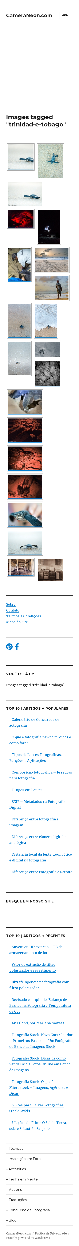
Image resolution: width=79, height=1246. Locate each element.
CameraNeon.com (29, 15)
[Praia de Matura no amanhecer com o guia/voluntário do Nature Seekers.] (51, 288)
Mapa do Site (17, 622)
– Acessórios (16, 1169)
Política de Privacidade (51, 1233)
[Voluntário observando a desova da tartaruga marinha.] (20, 219)
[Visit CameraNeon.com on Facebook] (17, 648)
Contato (12, 610)
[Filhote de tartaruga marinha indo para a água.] (19, 320)
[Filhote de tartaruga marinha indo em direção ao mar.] (50, 161)
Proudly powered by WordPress (28, 1238)
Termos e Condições (23, 616)
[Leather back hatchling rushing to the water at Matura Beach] (20, 157)
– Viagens (14, 1190)
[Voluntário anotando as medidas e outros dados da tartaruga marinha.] (49, 227)
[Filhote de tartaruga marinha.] (47, 349)
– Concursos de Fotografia (28, 1210)
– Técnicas (14, 1149)
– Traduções (16, 1200)
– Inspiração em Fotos (24, 1159)
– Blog (11, 1220)
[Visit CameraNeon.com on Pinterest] (9, 648)
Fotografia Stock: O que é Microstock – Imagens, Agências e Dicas (38, 1087)
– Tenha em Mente (22, 1179)
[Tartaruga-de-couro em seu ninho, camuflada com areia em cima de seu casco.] (25, 430)
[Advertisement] (39, 72)
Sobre (11, 604)
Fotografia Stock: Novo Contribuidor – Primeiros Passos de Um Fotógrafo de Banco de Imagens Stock (41, 1041)
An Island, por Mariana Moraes (38, 1023)
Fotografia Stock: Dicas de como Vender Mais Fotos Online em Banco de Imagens (40, 1064)
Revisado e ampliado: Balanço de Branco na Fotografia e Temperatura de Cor (40, 1005)
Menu (66, 15)
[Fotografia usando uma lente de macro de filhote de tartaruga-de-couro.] (25, 194)
